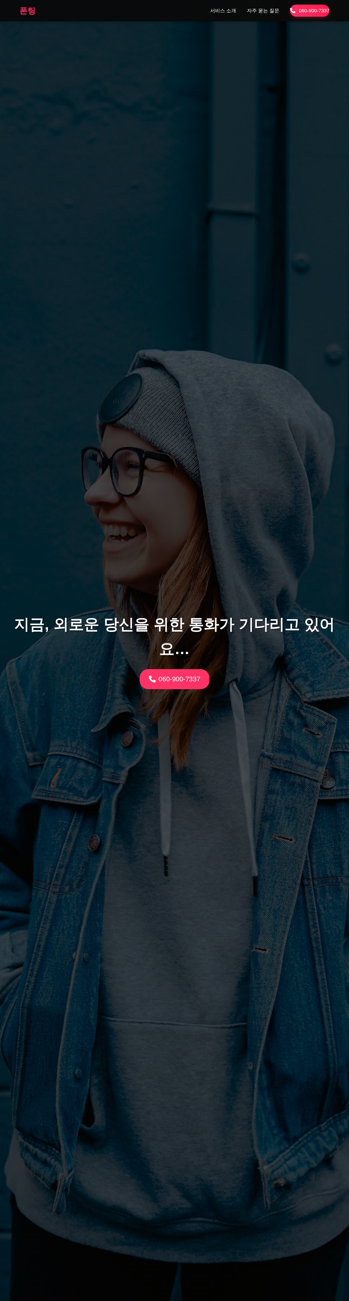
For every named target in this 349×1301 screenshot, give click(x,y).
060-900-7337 (314, 10)
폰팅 (28, 10)
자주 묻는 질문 (263, 10)
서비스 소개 (223, 10)
